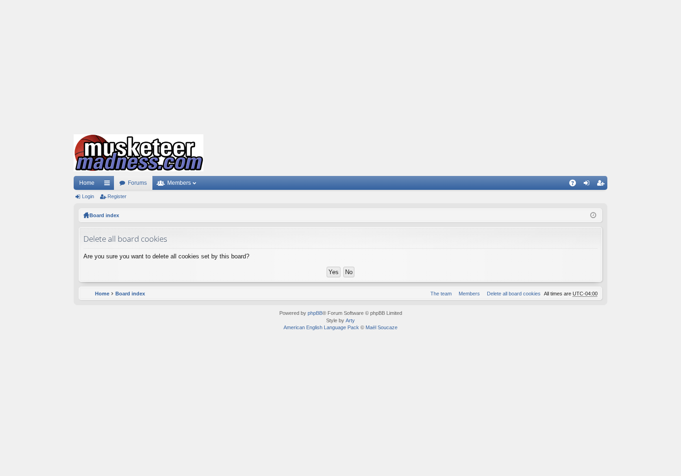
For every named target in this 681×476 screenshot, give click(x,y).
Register (116, 196)
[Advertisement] (340, 65)
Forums (137, 183)
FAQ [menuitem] (576, 185)
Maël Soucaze (381, 327)
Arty (350, 320)
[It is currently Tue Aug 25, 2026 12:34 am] (593, 215)
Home (87, 183)
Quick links (109, 185)
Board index (104, 215)
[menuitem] (512, 293)
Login (88, 196)
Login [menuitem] (588, 185)
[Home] (138, 153)
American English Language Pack (321, 327)
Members (179, 183)
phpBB (315, 313)
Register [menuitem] (602, 185)
